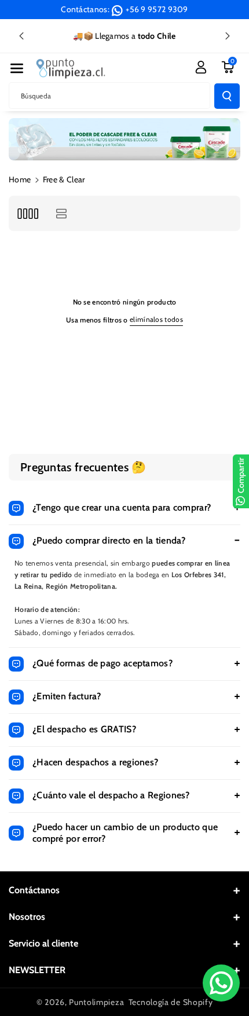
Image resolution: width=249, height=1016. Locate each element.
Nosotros (27, 916)
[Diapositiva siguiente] (227, 36)
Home (20, 179)
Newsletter (37, 969)
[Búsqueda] (227, 96)
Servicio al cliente (43, 943)
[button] (17, 68)
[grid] (27, 213)
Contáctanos (34, 890)
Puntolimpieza (96, 1002)
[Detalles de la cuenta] (201, 67)
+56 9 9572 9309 (157, 9)
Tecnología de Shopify (171, 1002)
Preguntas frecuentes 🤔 (83, 467)
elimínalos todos (156, 319)
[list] (61, 213)
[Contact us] (221, 983)
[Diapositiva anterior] (21, 36)
